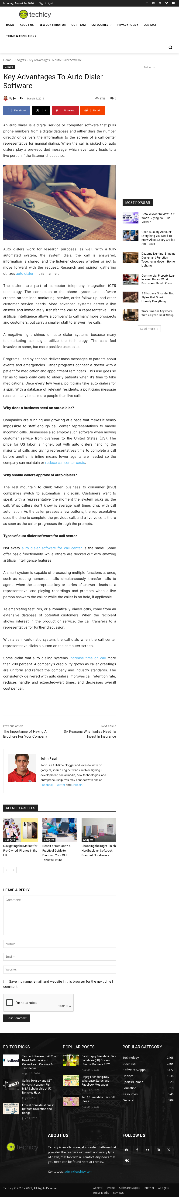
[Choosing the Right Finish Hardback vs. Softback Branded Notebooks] (99, 830)
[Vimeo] (166, 3)
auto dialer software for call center (52, 548)
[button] (170, 47)
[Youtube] (173, 3)
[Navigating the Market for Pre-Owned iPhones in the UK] (20, 830)
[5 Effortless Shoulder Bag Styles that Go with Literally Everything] (130, 297)
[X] (160, 3)
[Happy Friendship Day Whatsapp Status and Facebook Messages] (71, 1080)
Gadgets (20, 60)
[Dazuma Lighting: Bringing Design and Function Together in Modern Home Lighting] (130, 257)
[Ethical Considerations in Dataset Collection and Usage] (11, 1109)
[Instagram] (153, 3)
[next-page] (14, 870)
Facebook (47, 785)
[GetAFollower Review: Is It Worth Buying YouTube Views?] (130, 217)
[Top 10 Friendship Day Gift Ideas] (71, 1101)
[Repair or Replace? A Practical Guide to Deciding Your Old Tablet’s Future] (59, 830)
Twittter (60, 785)
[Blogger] (127, 1150)
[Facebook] (147, 3)
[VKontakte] (127, 1161)
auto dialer (25, 273)
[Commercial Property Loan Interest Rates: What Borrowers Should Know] (130, 279)
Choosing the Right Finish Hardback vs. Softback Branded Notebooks (99, 850)
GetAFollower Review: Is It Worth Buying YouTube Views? (158, 218)
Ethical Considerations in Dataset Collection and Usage (38, 1109)
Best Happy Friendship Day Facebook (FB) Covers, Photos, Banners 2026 (99, 1060)
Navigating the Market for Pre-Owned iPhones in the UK (20, 850)
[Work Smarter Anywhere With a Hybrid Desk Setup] (130, 315)
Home (7, 60)
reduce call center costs (65, 462)
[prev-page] (6, 870)
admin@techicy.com (78, 1171)
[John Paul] (6, 98)
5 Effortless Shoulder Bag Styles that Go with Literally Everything (157, 297)
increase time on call (88, 658)
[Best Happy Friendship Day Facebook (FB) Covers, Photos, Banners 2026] (71, 1060)
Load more (147, 329)
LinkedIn (77, 785)
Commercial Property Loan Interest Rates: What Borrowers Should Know (158, 279)
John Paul (19, 98)
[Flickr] (148, 1150)
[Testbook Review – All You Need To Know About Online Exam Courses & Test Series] (11, 1060)
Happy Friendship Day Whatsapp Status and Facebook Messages (95, 1081)
